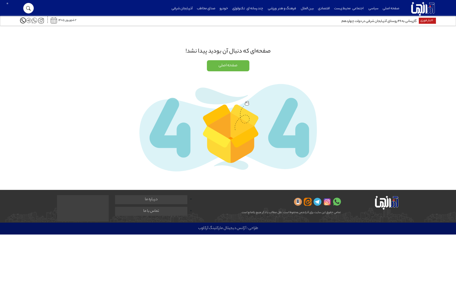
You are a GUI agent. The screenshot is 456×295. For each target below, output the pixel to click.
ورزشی (272, 8)
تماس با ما (151, 211)
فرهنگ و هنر (287, 8)
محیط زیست (342, 8)
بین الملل (307, 8)
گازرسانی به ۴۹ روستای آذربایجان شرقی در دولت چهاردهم (379, 21)
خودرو (224, 8)
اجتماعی (358, 8)
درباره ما (151, 199)
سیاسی (373, 8)
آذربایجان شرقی (182, 8)
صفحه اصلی (391, 8)
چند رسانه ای (254, 8)
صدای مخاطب (206, 8)
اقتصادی (324, 8)
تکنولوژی (238, 8)
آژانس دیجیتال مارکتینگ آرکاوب (222, 228)
